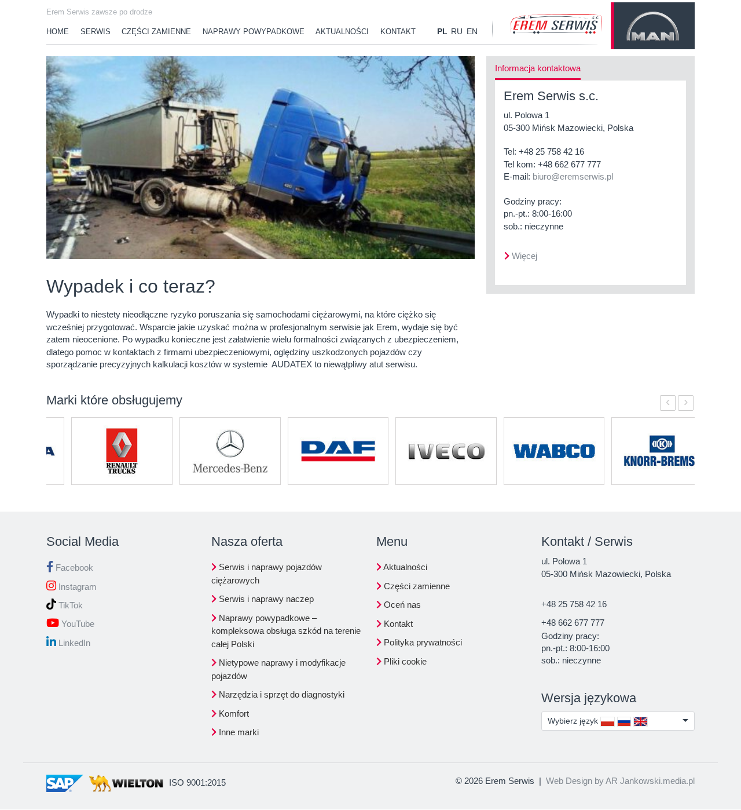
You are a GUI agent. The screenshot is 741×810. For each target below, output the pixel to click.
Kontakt (398, 31)
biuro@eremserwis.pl (573, 176)
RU (457, 31)
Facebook (73, 567)
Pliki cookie (404, 661)
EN (472, 31)
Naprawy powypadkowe (254, 31)
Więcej (524, 256)
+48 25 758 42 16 (551, 151)
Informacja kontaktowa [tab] (538, 68)
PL (442, 31)
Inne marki (238, 732)
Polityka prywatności (421, 642)
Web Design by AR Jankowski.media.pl (620, 781)
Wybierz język (574, 720)
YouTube (76, 624)
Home (57, 31)
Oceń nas (401, 605)
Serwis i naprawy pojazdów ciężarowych (266, 573)
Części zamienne (156, 31)
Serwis (95, 31)
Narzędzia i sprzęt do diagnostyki (280, 694)
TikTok (69, 605)
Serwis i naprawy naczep (265, 599)
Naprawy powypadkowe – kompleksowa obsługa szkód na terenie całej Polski (286, 631)
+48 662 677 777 (569, 164)
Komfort (233, 713)
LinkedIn (73, 643)
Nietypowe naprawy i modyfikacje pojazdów (278, 669)
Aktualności (342, 31)
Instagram (76, 587)
